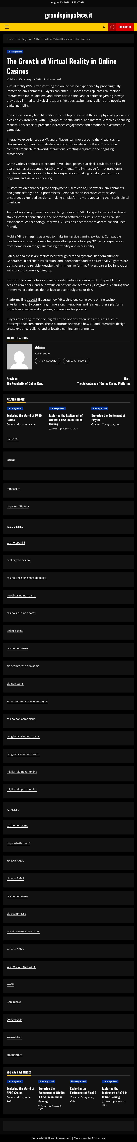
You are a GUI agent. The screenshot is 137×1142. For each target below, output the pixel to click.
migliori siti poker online (22, 772)
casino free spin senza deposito (26, 578)
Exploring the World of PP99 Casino (24, 417)
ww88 (10, 984)
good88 (32, 299)
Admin (13, 79)
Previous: (25, 381)
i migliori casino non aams (23, 736)
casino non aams (17, 648)
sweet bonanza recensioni (23, 931)
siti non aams (15, 684)
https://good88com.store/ (25, 324)
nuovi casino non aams (21, 595)
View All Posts (76, 361)
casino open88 (16, 542)
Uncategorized (15, 51)
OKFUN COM (14, 1019)
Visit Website (48, 361)
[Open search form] (104, 27)
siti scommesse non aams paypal (27, 701)
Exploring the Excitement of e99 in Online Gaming (114, 1092)
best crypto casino (18, 560)
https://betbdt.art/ (18, 843)
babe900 (12, 439)
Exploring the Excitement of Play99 (108, 417)
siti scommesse (16, 914)
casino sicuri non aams (21, 613)
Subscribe (125, 27)
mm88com (13, 489)
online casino (15, 631)
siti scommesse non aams (23, 666)
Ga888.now (14, 1002)
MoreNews (80, 1138)
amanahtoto (14, 1037)
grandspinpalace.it (68, 14)
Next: (103, 381)
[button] (7, 27)
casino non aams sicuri (21, 719)
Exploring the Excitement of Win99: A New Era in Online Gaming (66, 419)
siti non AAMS (15, 861)
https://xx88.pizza (18, 506)
